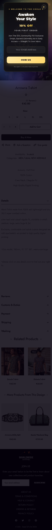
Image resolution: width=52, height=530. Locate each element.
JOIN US (26, 60)
